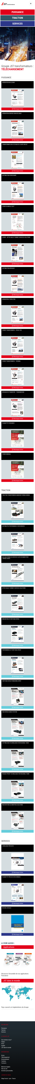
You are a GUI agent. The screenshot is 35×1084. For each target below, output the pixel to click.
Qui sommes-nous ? (6, 1040)
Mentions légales (5, 1067)
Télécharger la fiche (18, 109)
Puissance (18, 12)
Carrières (3, 1061)
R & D (2, 1043)
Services (17, 23)
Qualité (3, 1045)
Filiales (3, 1042)
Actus (2, 1055)
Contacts (3, 1063)
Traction (17, 17)
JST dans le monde (6, 1047)
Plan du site (4, 1069)
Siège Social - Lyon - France (8, 1078)
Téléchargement (5, 1057)
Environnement (5, 1059)
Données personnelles (7, 1070)
